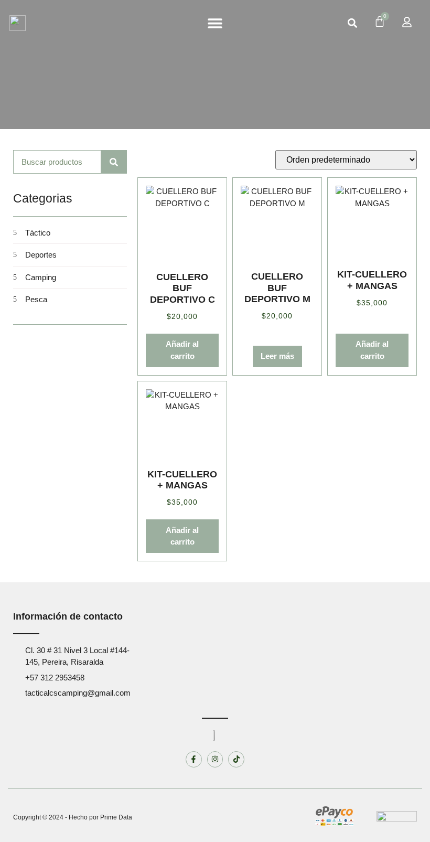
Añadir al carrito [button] (182, 349)
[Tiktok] (236, 759)
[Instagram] (215, 759)
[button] (215, 23)
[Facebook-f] (194, 759)
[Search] (114, 162)
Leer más (277, 355)
